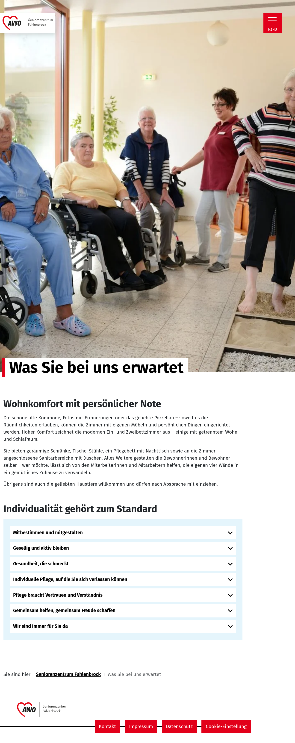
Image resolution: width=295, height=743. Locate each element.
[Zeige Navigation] (272, 20)
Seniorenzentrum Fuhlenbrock (68, 674)
